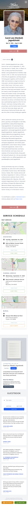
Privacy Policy (10, 499)
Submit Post (14, 409)
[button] (14, 226)
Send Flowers (14, 325)
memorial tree (20, 197)
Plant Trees (14, 253)
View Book (6, 368)
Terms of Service (18, 499)
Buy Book (14, 368)
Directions (14, 250)
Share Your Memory (8, 386)
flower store (18, 199)
